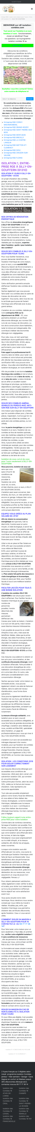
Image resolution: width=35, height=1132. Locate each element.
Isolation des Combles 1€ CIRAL (8, 1100)
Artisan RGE (4, 17)
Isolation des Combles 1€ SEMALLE (24, 1111)
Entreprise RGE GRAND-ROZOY (16, 127)
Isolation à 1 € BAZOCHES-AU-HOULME (18, 1049)
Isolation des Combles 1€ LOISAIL (8, 1111)
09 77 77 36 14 (17, 1)
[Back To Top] (30, 1127)
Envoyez (29, 99)
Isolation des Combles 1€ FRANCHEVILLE (9, 1118)
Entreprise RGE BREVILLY (14, 137)
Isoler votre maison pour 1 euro (19, 17)
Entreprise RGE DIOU (12, 150)
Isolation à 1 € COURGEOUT (17, 1054)
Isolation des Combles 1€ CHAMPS (24, 1090)
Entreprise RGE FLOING (13, 158)
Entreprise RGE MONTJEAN (15, 135)
